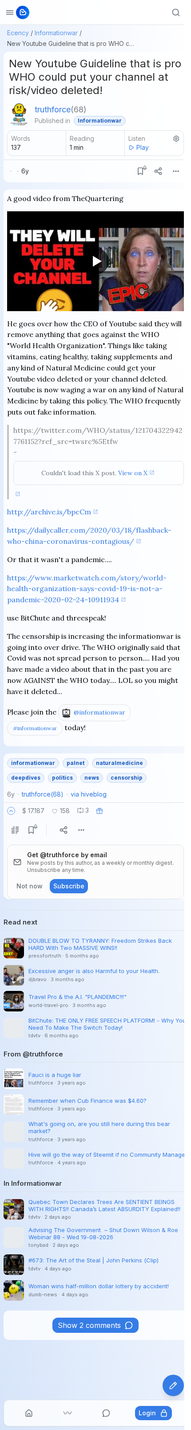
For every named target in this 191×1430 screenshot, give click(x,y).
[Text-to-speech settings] (176, 138)
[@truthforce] (19, 115)
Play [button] (142, 147)
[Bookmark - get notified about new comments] (140, 171)
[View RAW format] (15, 830)
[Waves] (67, 1413)
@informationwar (99, 712)
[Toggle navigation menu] (9, 12)
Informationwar (56, 33)
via (89, 794)
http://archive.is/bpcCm (49, 511)
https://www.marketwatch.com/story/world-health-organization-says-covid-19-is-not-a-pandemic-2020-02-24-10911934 (87, 588)
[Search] (176, 12)
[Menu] (176, 171)
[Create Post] (173, 1385)
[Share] (158, 171)
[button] (11, 811)
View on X (132, 473)
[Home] (29, 1413)
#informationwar (35, 728)
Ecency (18, 33)
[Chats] (106, 1413)
